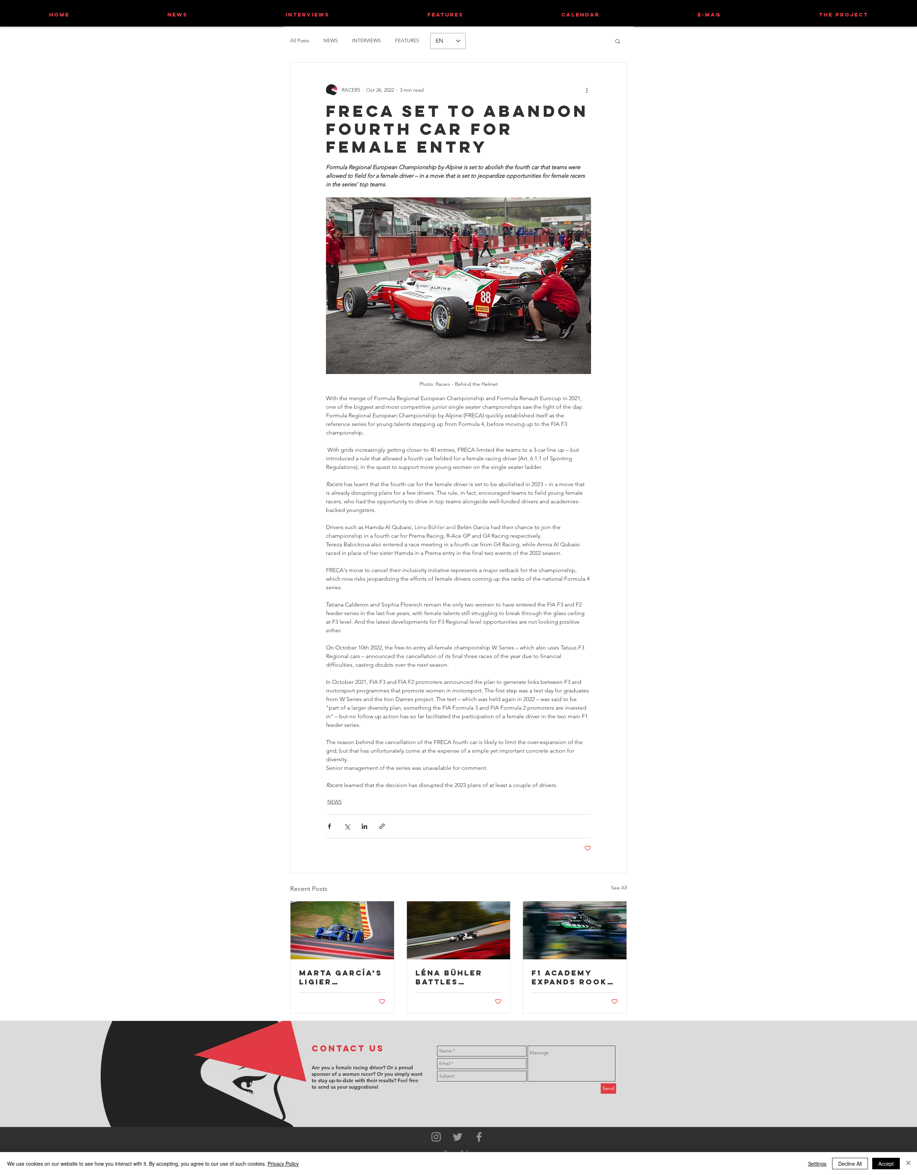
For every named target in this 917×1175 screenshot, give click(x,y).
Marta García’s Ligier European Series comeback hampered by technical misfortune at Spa (340, 977)
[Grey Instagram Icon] (436, 1137)
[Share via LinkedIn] (364, 826)
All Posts (299, 40)
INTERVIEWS (366, 40)
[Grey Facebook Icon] (479, 1137)
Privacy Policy (283, 1163)
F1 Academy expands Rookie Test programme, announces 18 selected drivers (574, 977)
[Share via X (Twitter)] (347, 826)
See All (619, 887)
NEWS (330, 40)
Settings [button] (817, 1163)
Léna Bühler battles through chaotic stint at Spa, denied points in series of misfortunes (454, 977)
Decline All (850, 1163)
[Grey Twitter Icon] (457, 1137)
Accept (886, 1163)
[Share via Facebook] (329, 826)
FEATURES (407, 40)
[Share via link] (382, 826)
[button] (617, 41)
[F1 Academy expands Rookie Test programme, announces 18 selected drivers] (574, 930)
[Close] (908, 1163)
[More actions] (586, 90)
